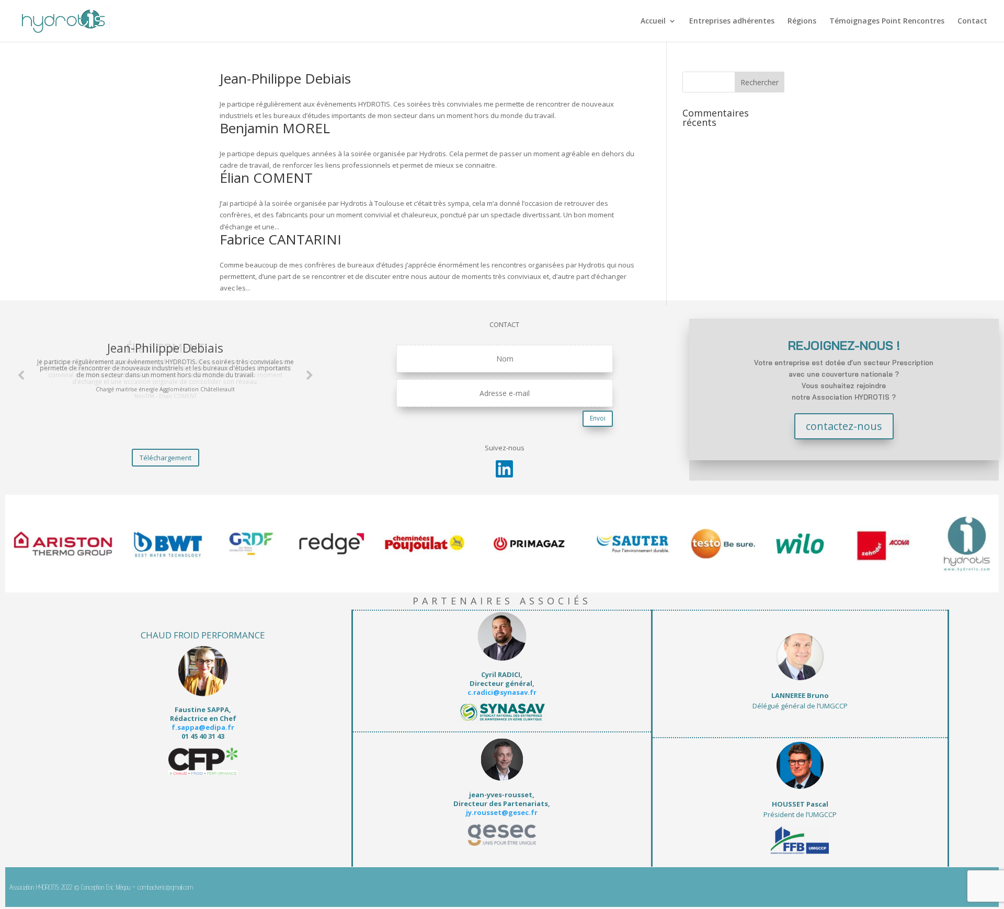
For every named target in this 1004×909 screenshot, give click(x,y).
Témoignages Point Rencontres (886, 21)
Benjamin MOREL (275, 128)
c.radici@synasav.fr (502, 692)
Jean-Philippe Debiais (285, 78)
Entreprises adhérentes (731, 21)
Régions (802, 21)
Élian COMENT (266, 177)
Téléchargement (165, 457)
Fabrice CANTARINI (280, 239)
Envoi (598, 418)
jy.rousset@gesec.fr (502, 812)
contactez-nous (844, 426)
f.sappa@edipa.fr (203, 727)
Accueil (653, 21)
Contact (972, 21)
